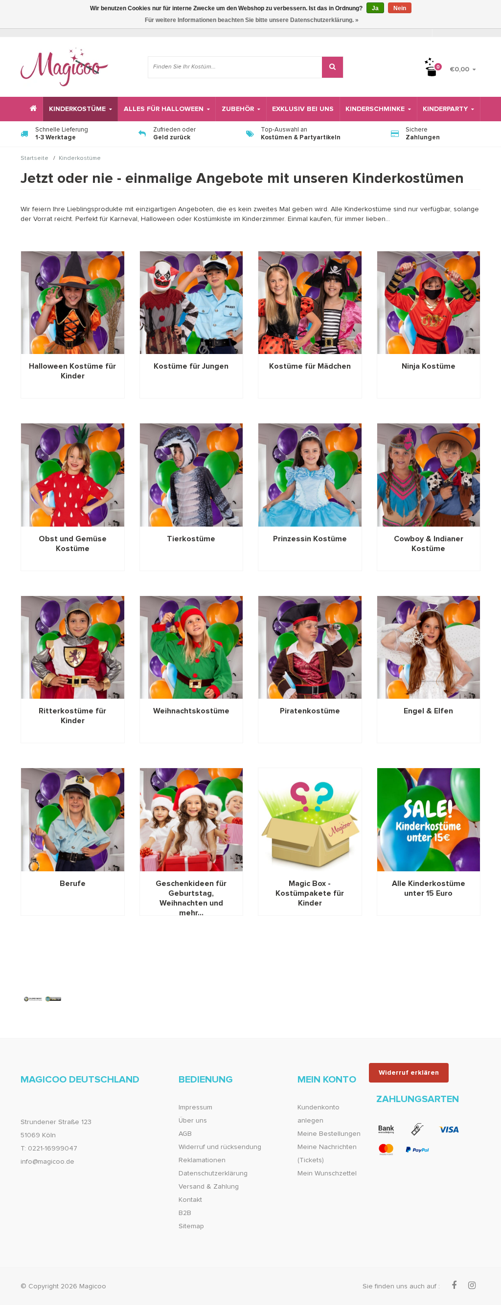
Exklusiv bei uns (303, 109)
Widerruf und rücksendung (220, 1147)
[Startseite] (32, 109)
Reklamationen (202, 1160)
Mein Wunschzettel (327, 1173)
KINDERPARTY (445, 109)
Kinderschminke (375, 109)
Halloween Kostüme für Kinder (72, 371)
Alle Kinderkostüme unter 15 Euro (428, 888)
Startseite (34, 159)
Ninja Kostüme (428, 366)
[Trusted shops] (43, 998)
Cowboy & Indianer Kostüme (428, 544)
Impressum (195, 1107)
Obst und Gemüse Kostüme (73, 544)
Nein (399, 8)
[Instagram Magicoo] (471, 1286)
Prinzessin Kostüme (310, 539)
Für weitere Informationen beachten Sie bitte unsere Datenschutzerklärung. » (252, 20)
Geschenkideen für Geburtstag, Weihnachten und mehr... (191, 894)
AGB (185, 1133)
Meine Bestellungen (329, 1133)
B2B (185, 1213)
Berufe (73, 883)
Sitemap (191, 1226)
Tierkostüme (191, 539)
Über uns (193, 1120)
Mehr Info (72, 302)
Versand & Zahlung (209, 1186)
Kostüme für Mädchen (310, 366)
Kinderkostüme (77, 109)
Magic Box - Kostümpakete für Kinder (309, 893)
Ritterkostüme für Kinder (72, 716)
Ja (375, 8)
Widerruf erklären (409, 1072)
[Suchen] (332, 67)
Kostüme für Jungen (191, 366)
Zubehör (238, 109)
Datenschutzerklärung (213, 1173)
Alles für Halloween (164, 109)
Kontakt (190, 1199)
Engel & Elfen (428, 711)
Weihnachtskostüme (191, 711)
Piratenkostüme (310, 711)
